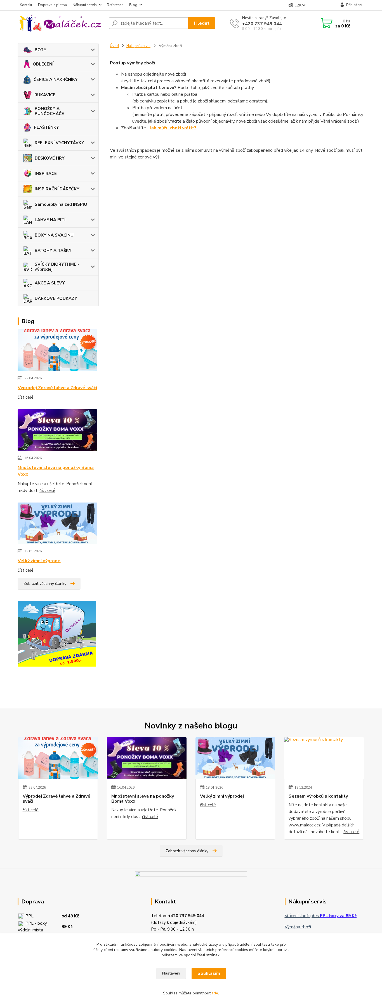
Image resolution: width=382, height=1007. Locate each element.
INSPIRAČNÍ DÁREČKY (57, 189)
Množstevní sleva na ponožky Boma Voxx (56, 470)
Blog (133, 5)
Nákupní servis (85, 5)
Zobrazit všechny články (44, 583)
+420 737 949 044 (262, 24)
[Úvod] (61, 23)
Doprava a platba (52, 5)
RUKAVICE (44, 95)
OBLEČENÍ (43, 64)
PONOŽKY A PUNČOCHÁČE (49, 111)
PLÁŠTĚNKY (46, 127)
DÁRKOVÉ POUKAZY (56, 298)
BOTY (40, 50)
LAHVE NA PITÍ (50, 220)
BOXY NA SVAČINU (54, 235)
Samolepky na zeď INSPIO (61, 204)
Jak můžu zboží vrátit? (173, 128)
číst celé (26, 397)
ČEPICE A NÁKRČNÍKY (56, 79)
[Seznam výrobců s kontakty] (324, 758)
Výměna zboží (298, 927)
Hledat (201, 23)
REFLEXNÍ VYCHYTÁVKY (59, 143)
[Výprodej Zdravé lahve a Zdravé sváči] (57, 351)
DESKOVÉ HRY (50, 158)
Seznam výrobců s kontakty (318, 796)
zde (215, 993)
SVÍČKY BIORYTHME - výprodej (57, 266)
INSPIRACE (46, 173)
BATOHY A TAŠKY (53, 250)
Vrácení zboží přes (321, 916)
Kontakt (26, 5)
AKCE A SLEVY (50, 283)
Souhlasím (208, 973)
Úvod (114, 45)
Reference (115, 5)
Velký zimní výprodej (40, 561)
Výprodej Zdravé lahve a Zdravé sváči (57, 388)
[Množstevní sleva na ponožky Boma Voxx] (57, 431)
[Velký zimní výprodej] (57, 524)
